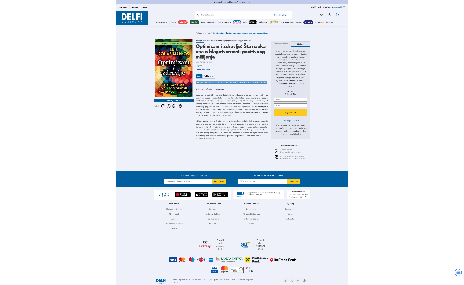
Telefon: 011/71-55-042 (298, 194)
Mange (298, 22)
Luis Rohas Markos (204, 61)
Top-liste (329, 22)
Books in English (208, 22)
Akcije (174, 218)
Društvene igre (287, 22)
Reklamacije (251, 209)
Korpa (290, 214)
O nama (212, 223)
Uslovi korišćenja (251, 218)
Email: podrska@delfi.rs (298, 197)
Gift (245, 22)
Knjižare (212, 209)
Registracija (290, 209)
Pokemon (263, 22)
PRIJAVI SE (293, 181)
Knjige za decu (224, 22)
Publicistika (248, 40)
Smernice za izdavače (174, 223)
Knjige (173, 22)
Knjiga (207, 33)
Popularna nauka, (209, 40)
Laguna (199, 65)
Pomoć (251, 223)
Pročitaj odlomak (174, 100)
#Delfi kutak (174, 214)
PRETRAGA (219, 181)
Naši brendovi (213, 218)
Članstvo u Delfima (174, 209)
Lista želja (290, 218)
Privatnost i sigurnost (251, 214)
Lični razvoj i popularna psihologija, (230, 40)
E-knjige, (199, 40)
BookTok (308, 22)
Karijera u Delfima (212, 214)
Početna (199, 33)
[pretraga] (198, 15)
